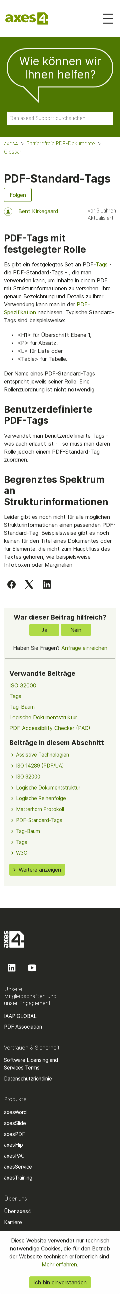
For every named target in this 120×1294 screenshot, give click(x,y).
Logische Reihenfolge (41, 798)
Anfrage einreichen (84, 648)
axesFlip (13, 1145)
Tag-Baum (22, 706)
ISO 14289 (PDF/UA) (40, 766)
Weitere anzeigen (40, 869)
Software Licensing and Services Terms (31, 1064)
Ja (44, 630)
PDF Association (23, 1027)
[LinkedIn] (46, 584)
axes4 (11, 143)
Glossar (12, 152)
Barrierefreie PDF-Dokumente (61, 143)
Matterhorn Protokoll (40, 809)
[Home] (26, 18)
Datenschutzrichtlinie (28, 1079)
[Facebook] (11, 584)
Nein (75, 630)
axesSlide (15, 1123)
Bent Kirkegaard (38, 211)
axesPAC (14, 1156)
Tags (102, 264)
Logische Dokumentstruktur (43, 717)
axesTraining (18, 1178)
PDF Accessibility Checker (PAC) (49, 728)
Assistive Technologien (42, 755)
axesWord (15, 1112)
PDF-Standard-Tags (39, 820)
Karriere (13, 1222)
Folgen (18, 195)
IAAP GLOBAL (20, 1016)
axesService (18, 1167)
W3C (21, 853)
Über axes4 (17, 1211)
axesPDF (14, 1134)
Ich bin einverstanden (60, 1282)
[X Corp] (29, 584)
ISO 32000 (22, 685)
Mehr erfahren (59, 1264)
